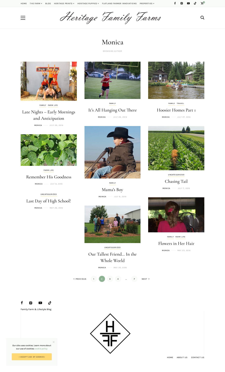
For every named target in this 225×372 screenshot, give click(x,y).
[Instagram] (181, 3)
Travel (180, 103)
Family (42, 105)
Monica (38, 125)
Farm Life (53, 105)
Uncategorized (176, 175)
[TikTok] (195, 3)
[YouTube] (188, 3)
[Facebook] (175, 3)
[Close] (53, 342)
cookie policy (41, 348)
